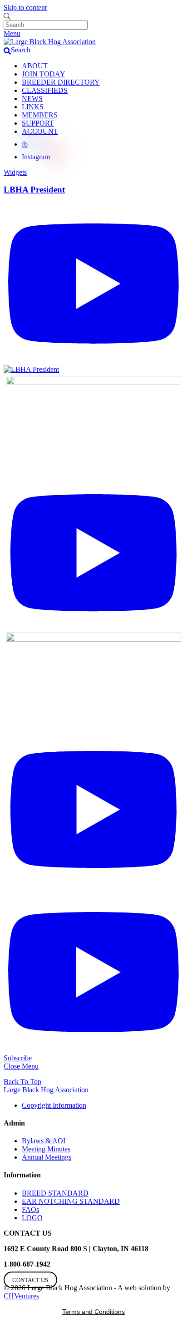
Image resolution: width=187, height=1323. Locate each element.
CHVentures (21, 1296)
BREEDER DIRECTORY (61, 82)
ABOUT (35, 66)
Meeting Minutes (46, 1149)
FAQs (30, 1209)
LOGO (32, 1218)
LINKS (33, 107)
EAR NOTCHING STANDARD (71, 1201)
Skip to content (25, 7)
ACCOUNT (40, 131)
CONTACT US (30, 1280)
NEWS (32, 98)
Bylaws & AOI (43, 1141)
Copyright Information (54, 1105)
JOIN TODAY (43, 74)
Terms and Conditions (93, 1311)
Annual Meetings (46, 1157)
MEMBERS (40, 115)
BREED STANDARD (55, 1193)
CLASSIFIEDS (45, 90)
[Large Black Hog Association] (50, 42)
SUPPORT (38, 123)
